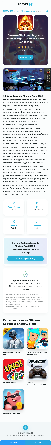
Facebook (13, 442)
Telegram (38, 442)
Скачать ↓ (25, 57)
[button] (47, 4)
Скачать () (25, 258)
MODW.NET (8, 11)
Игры (18, 11)
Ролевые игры (28, 11)
